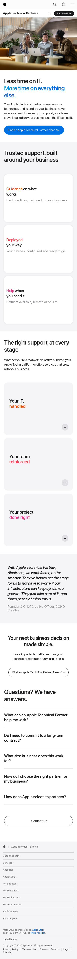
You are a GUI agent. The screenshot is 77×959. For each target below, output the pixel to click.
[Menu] (72, 4)
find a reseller (38, 933)
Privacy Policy (10, 949)
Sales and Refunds (49, 949)
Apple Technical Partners (20, 13)
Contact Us (39, 821)
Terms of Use (29, 949)
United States (10, 939)
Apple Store (38, 930)
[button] (54, 4)
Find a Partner (64, 13)
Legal (66, 949)
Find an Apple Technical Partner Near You (34, 130)
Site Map (7, 952)
